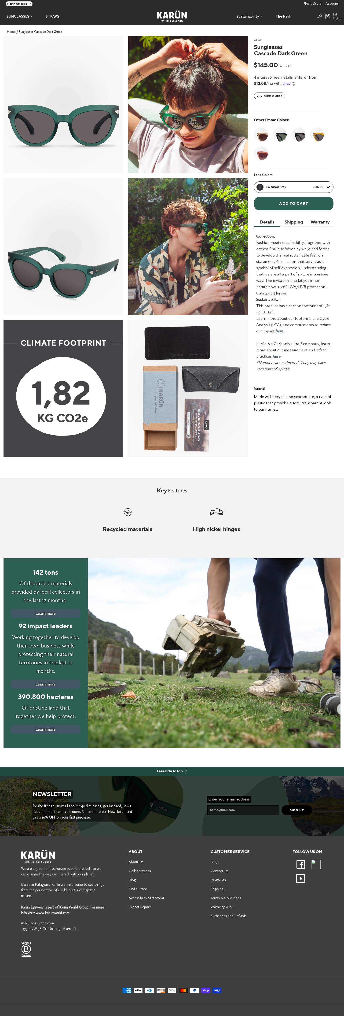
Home (11, 32)
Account (332, 3)
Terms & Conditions (226, 898)
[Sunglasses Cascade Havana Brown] (298, 134)
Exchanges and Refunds (229, 915)
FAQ (214, 862)
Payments (218, 880)
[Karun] (172, 16)
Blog (132, 880)
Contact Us (219, 870)
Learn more (46, 613)
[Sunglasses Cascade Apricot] (262, 134)
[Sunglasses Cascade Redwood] (262, 153)
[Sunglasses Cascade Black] (279, 134)
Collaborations (140, 870)
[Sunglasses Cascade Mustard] (317, 134)
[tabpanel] (64, 104)
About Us (136, 862)
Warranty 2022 (222, 906)
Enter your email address (229, 799)
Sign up (297, 810)
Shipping (217, 888)
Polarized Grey (294, 187)
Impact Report (140, 906)
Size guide (273, 96)
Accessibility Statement (146, 898)
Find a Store (312, 3)
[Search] (319, 16)
